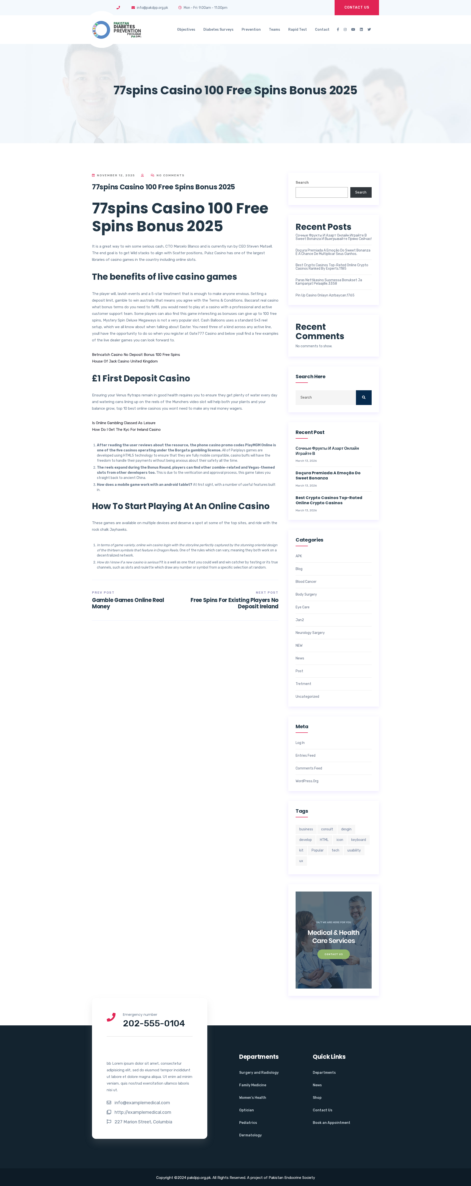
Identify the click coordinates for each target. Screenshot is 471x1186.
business (306, 829)
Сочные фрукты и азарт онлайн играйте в (327, 451)
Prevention (251, 30)
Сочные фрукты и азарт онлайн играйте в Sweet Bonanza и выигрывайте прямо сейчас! (334, 237)
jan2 (300, 620)
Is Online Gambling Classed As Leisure (124, 423)
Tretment (303, 684)
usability (354, 850)
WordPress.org (307, 781)
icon (340, 840)
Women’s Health (252, 1098)
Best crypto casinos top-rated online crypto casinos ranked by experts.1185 (332, 267)
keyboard (358, 840)
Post (299, 671)
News (300, 658)
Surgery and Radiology (259, 1073)
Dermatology (250, 1135)
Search (302, 183)
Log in (300, 743)
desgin (346, 829)
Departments (324, 1073)
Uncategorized (307, 696)
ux (301, 861)
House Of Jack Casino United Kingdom (125, 361)
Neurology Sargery (310, 633)
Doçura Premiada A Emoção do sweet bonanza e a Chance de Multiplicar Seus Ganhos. (333, 252)
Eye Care (303, 607)
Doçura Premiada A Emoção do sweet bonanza (328, 476)
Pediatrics (248, 1123)
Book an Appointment (331, 1123)
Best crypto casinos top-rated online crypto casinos (329, 500)
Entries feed (305, 755)
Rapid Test (297, 30)
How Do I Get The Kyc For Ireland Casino (126, 429)
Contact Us (356, 7)
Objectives (186, 30)
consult (327, 829)
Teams (274, 30)
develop (305, 840)
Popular (318, 850)
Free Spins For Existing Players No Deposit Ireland (234, 603)
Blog (299, 569)
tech (335, 850)
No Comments (169, 175)
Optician (246, 1110)
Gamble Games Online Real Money (128, 603)
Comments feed (309, 768)
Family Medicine (252, 1085)
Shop (317, 1098)
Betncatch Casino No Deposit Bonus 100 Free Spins (136, 354)
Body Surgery (306, 594)
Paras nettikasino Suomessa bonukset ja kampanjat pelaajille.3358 (329, 282)
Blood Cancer (306, 582)
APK (299, 556)
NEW (299, 645)
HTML (324, 840)
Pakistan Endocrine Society (292, 1177)
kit (301, 850)
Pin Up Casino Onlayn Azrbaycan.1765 (325, 295)
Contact (322, 30)
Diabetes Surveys (218, 30)
